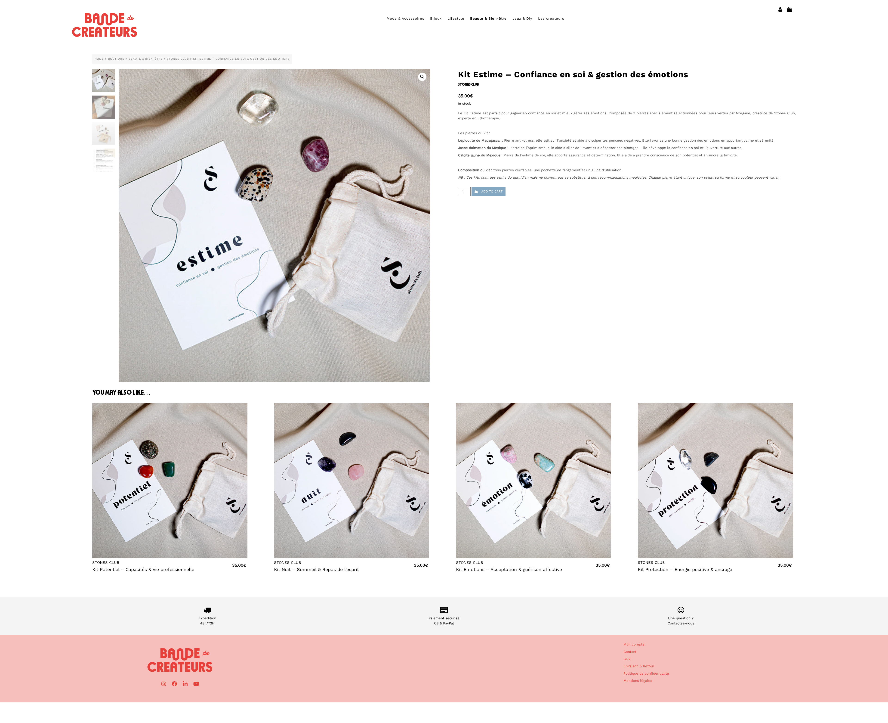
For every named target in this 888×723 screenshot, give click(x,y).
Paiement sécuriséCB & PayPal (444, 620)
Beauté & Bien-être (488, 18)
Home (99, 58)
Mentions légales (637, 681)
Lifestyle (455, 18)
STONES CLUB (178, 58)
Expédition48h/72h (207, 620)
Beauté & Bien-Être (146, 58)
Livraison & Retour (638, 666)
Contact (629, 652)
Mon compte (633, 644)
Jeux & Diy (522, 18)
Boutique (116, 58)
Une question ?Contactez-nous (681, 620)
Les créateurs (551, 18)
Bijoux (436, 18)
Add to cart (490, 191)
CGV (627, 659)
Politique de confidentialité (646, 673)
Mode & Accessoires (405, 18)
